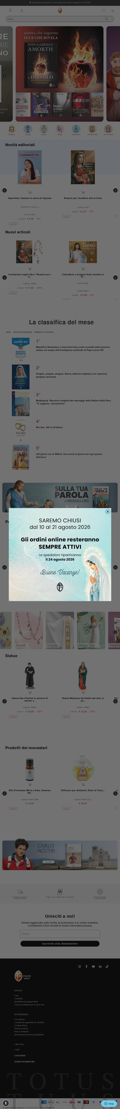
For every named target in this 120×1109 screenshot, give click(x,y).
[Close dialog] (107, 511)
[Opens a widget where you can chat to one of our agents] (109, 1104)
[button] (5, 1103)
